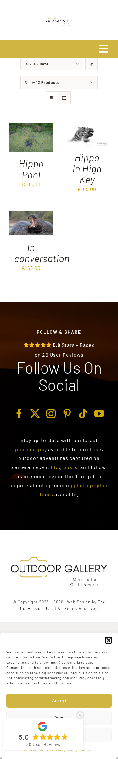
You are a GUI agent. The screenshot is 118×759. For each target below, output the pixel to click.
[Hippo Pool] (31, 127)
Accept (59, 700)
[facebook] (19, 413)
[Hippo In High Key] (87, 127)
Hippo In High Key (87, 168)
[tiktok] (83, 413)
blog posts (64, 467)
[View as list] (64, 98)
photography (31, 449)
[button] (108, 640)
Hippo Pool (31, 168)
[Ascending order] (91, 64)
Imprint (87, 750)
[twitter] (35, 413)
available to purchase (75, 449)
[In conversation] (31, 215)
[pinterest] (67, 413)
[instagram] (51, 413)
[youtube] (99, 413)
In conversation (42, 252)
